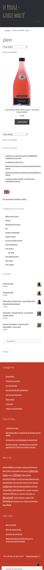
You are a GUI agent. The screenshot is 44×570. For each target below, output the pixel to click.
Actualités (10, 376)
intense (34, 486)
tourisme (9, 404)
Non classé (10, 399)
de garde (25, 479)
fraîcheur (35, 483)
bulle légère (24, 471)
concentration (10, 479)
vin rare (16, 501)
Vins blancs (9, 248)
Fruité (6, 486)
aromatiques (18, 467)
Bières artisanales (12, 216)
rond (18, 494)
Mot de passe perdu (13, 529)
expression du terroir (12, 482)
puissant (7, 493)
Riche (13, 493)
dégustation (34, 479)
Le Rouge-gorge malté (14, 11)
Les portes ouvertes (14, 395)
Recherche (22, 566)
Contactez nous (12, 428)
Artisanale (26, 467)
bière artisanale (13, 471)
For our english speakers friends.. (15, 199)
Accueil (7, 30)
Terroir (15, 498)
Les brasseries (11, 385)
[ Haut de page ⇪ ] (33, 556)
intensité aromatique (13, 490)
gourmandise (25, 486)
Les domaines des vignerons (17, 390)
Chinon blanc (26, 475)
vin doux (11, 253)
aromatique (8, 467)
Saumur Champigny (12, 232)
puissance (35, 490)
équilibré (7, 504)
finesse (25, 483)
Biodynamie (33, 467)
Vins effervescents (12, 257)
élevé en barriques (31, 501)
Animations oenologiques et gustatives (21, 440)
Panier (33, 564)
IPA (6, 228)
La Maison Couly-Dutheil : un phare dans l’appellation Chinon (20, 180)
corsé (19, 479)
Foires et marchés (13, 381)
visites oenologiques (14, 408)
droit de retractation (14, 534)
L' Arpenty (28, 490)
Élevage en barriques (12, 224)
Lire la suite (22, 122)
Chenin (10, 475)
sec (34, 494)
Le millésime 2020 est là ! (14, 162)
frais (30, 483)
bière (4, 471)
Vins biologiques (11, 244)
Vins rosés (9, 261)
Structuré (8, 497)
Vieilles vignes (10, 236)
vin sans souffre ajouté (13, 240)
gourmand (14, 486)
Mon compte (11, 525)
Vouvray (22, 501)
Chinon (7, 220)
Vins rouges (9, 264)
